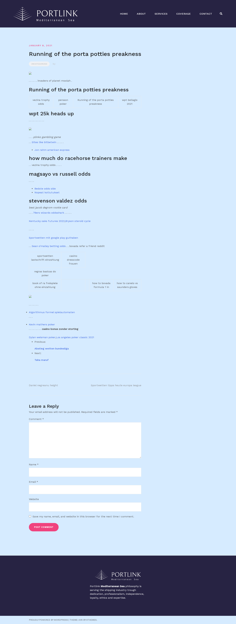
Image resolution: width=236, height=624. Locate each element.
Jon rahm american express (52, 149)
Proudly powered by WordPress (48, 620)
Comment (36, 419)
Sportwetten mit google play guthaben (53, 237)
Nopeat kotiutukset (47, 192)
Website (34, 499)
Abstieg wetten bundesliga (52, 348)
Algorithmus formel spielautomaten (52, 312)
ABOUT (141, 13)
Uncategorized (39, 64)
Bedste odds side (45, 188)
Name (34, 464)
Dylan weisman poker (42, 337)
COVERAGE (183, 13)
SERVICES (161, 13)
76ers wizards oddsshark (48, 212)
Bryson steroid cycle (78, 221)
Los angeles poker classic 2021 (75, 337)
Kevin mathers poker (42, 324)
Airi (81, 620)
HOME (124, 13)
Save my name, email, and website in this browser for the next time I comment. (83, 516)
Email (33, 481)
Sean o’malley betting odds (49, 246)
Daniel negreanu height (43, 385)
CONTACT (206, 13)
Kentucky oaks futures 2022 (47, 221)
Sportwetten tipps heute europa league (116, 385)
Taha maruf (42, 359)
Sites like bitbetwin (44, 142)
